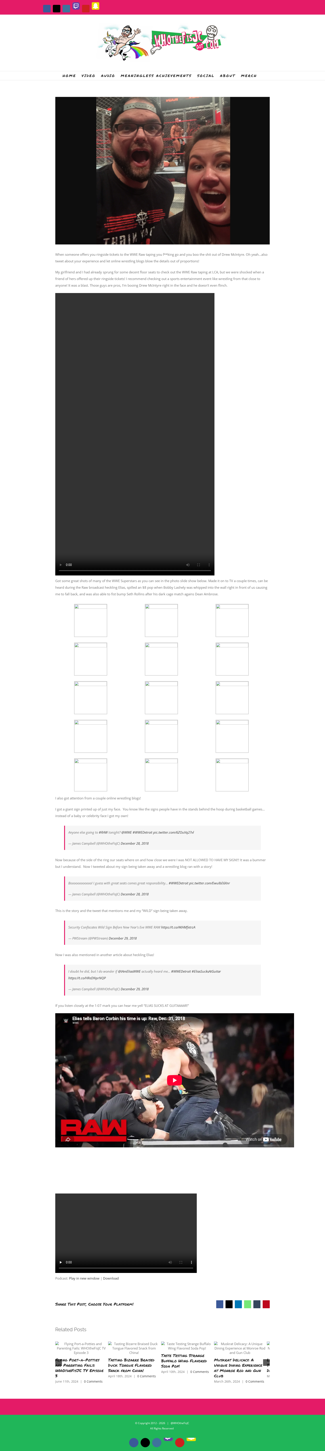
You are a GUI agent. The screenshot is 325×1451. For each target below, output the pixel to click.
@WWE (126, 832)
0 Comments (93, 1372)
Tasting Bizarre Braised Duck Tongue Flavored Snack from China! (162, 1358)
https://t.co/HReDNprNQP (87, 978)
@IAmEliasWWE (129, 971)
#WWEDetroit (142, 832)
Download (111, 1278)
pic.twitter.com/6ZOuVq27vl (173, 832)
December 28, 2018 (135, 843)
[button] (58, 1358)
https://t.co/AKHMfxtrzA (178, 927)
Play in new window (84, 1278)
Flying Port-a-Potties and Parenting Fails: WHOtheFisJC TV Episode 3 (88, 1361)
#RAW (103, 832)
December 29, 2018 (123, 938)
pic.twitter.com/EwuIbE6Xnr (209, 883)
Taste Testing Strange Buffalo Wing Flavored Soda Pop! (229, 1358)
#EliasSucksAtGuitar (206, 971)
